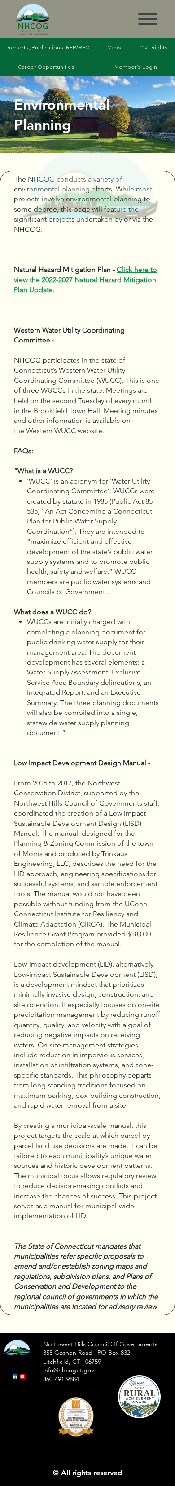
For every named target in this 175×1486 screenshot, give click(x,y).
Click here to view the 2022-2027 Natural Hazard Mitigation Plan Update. (85, 279)
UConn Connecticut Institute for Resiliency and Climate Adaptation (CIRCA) (80, 914)
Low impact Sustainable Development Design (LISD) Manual (80, 823)
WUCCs (53, 390)
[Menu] (148, 19)
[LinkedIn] (15, 1376)
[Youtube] (22, 1376)
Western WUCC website (64, 430)
